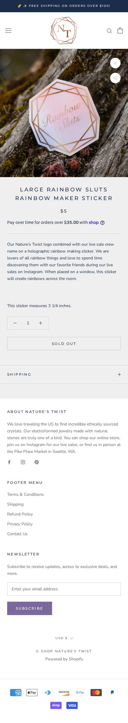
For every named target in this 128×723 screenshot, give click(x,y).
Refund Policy (20, 514)
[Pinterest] (37, 461)
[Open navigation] (8, 30)
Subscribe (29, 608)
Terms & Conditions (25, 494)
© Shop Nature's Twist (64, 651)
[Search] (109, 30)
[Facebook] (9, 461)
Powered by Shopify (64, 659)
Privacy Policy (19, 524)
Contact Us (17, 534)
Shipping (19, 374)
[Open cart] (120, 30)
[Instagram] (23, 461)
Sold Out (64, 343)
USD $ (61, 638)
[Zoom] (115, 63)
